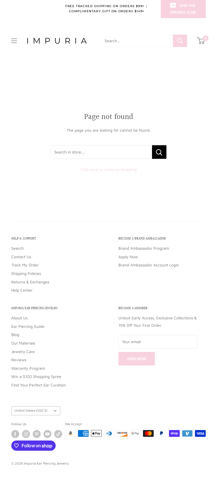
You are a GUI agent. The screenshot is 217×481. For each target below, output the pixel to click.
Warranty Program (28, 368)
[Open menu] (14, 41)
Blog (15, 334)
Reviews (18, 359)
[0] (201, 40)
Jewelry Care (23, 351)
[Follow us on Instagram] (26, 434)
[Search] (180, 41)
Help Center (21, 290)
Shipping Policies (26, 273)
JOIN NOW (136, 358)
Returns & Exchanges (30, 281)
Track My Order (25, 264)
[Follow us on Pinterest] (37, 434)
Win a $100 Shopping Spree (36, 376)
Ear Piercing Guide (27, 326)
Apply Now (128, 256)
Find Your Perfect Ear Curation (38, 384)
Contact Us (21, 256)
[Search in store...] (159, 152)
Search (17, 248)
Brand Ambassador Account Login (148, 264)
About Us (19, 317)
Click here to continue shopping (109, 169)
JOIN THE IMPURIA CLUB (183, 8)
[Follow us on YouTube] (47, 434)
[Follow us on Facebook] (15, 434)
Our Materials (23, 343)
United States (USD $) (30, 410)
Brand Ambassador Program (143, 248)
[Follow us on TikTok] (58, 434)
